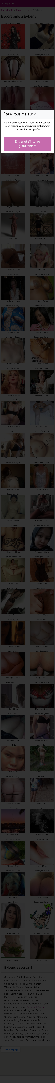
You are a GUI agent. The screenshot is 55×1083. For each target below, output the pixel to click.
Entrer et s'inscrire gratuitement (27, 144)
